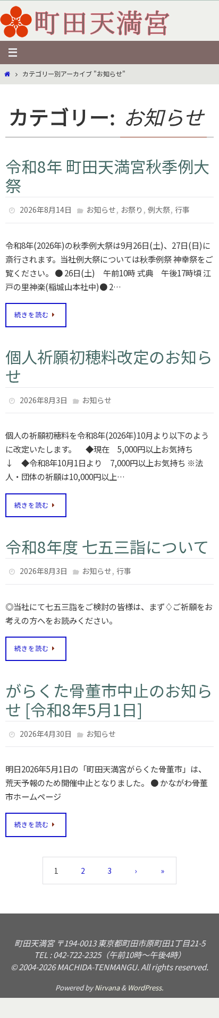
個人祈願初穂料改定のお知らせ (109, 363)
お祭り (132, 209)
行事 (182, 209)
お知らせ (101, 209)
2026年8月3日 (44, 396)
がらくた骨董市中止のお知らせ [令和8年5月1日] (109, 692)
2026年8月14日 (46, 209)
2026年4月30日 (46, 725)
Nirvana (107, 978)
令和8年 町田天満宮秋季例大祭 (107, 175)
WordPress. (146, 978)
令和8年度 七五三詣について (107, 541)
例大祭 (159, 209)
